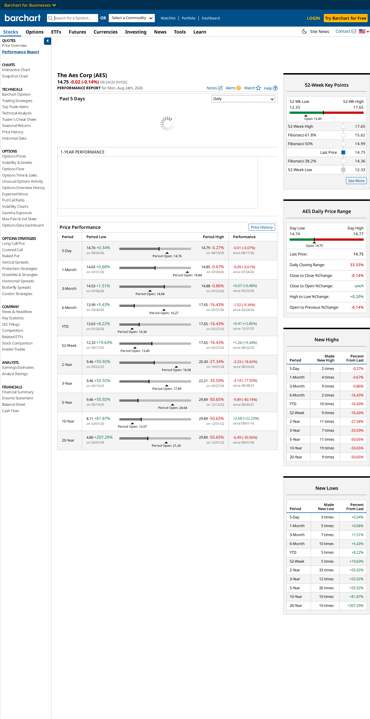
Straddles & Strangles (20, 274)
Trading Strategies (17, 100)
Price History (12, 131)
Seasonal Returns (16, 125)
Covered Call (12, 249)
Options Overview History (23, 187)
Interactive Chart (16, 69)
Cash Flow (10, 410)
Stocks (10, 32)
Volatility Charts (15, 206)
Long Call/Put (13, 243)
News (160, 32)
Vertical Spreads (15, 262)
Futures (77, 32)
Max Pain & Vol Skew (19, 218)
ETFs (56, 32)
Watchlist (168, 18)
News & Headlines (17, 311)
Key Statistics (13, 317)
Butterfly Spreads (16, 287)
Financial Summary (18, 391)
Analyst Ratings (15, 373)
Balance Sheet (13, 404)
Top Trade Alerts (15, 106)
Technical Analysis (16, 113)
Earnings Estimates (18, 367)
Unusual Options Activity (22, 181)
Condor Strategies (17, 293)
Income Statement (17, 398)
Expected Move (15, 194)
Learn (199, 32)
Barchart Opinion (16, 94)
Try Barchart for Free (345, 18)
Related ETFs (12, 336)
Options (35, 32)
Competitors (12, 330)
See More (356, 180)
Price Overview (14, 45)
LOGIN (313, 18)
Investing (136, 32)
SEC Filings (11, 324)
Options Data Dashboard (23, 225)
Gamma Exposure (17, 212)
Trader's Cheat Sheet (19, 119)
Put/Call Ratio (13, 200)
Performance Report (20, 51)
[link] (271, 88)
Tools (180, 32)
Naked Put (11, 255)
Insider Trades (13, 349)
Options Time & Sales (19, 175)
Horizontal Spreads (18, 280)
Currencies (106, 32)
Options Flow (13, 168)
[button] (364, 31)
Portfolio (188, 18)
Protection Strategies (19, 268)
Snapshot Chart (15, 76)
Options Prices (14, 156)
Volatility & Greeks (17, 162)
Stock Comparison (17, 343)
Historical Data (14, 138)
